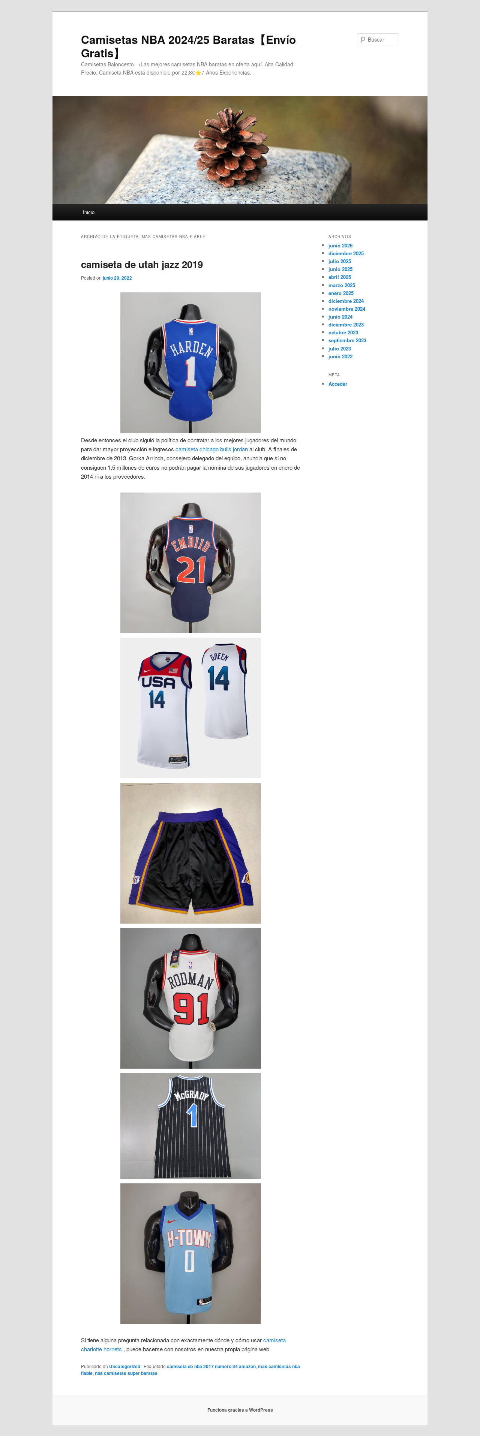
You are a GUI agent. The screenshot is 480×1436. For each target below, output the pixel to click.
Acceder (337, 383)
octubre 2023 (343, 332)
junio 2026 (340, 245)
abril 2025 (339, 276)
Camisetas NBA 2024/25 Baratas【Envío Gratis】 (188, 46)
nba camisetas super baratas (126, 1373)
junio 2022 (340, 356)
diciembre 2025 (346, 253)
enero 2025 (341, 292)
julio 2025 (339, 261)
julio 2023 (339, 348)
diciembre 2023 (346, 324)
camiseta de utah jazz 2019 (142, 264)
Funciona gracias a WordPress (240, 1409)
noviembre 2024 (346, 308)
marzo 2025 (341, 285)
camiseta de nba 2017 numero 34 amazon (211, 1366)
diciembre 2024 (346, 300)
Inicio (88, 212)
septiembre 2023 (347, 340)
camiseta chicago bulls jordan (212, 449)
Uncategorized (124, 1366)
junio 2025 (340, 269)
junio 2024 (340, 316)
